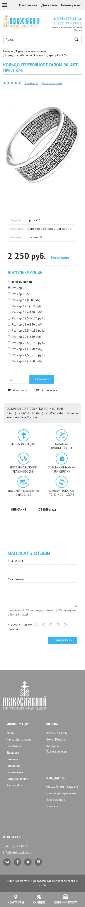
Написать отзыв (52, 83)
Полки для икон (56, 751)
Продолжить (63, 640)
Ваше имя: (16, 561)
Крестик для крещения (61, 793)
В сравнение (49, 390)
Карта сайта (14, 785)
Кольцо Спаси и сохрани (62, 787)
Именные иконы (56, 733)
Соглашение (15, 772)
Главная (8, 51)
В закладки (20, 390)
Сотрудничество (17, 779)
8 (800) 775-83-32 (68, 23)
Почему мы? (71, 5)
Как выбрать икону (19, 739)
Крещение (13, 766)
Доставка (49, 5)
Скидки (39, 902)
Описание (18, 509)
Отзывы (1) (47, 509)
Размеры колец (21, 282)
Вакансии (13, 759)
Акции (10, 733)
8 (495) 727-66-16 (68, 19)
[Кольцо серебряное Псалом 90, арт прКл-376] (42, 144)
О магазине (28, 5)
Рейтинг (15, 625)
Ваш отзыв (17, 579)
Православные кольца (31, 51)
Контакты (16, 902)
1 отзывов (31, 83)
